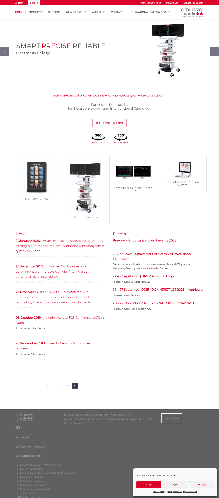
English (34, 3)
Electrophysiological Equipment (33, 489)
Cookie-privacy (159, 491)
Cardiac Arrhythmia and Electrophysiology (38, 465)
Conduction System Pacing (30, 447)
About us (98, 12)
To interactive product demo (109, 123)
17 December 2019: (56, 271)
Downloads (172, 3)
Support (54, 12)
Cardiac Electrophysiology (30, 469)
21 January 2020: (60, 246)
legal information (190, 491)
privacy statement (174, 491)
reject (175, 484)
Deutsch (19, 3)
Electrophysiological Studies (31, 485)
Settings (202, 484)
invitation (145, 269)
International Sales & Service (150, 12)
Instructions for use (150, 3)
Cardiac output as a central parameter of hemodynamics (46, 473)
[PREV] (47, 386)
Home (19, 12)
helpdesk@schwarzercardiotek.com (142, 95)
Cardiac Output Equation (29, 477)
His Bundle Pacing (25, 493)
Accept (148, 484)
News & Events (76, 12)
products (35, 12)
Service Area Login (193, 3)
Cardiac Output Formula (29, 481)
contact (117, 12)
